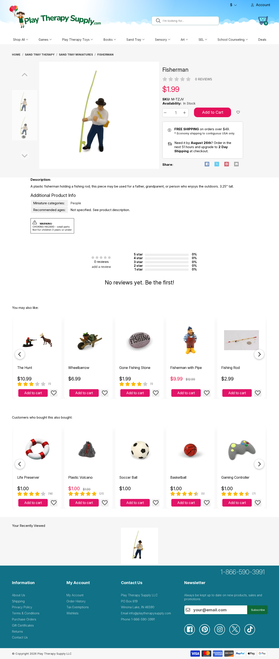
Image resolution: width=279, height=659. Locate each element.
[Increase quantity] (185, 112)
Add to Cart (212, 112)
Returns (17, 631)
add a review (101, 267)
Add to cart (33, 393)
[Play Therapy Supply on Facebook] (191, 633)
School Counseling (231, 39)
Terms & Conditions (25, 613)
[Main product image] (99, 168)
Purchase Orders (24, 619)
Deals (262, 39)
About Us (18, 595)
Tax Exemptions (77, 607)
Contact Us (20, 637)
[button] (166, 112)
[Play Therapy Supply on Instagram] (221, 633)
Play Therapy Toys (76, 39)
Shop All (19, 39)
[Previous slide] (20, 354)
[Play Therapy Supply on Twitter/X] (236, 633)
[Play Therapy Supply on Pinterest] (206, 633)
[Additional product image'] (14, 127)
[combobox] (190, 21)
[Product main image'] (14, 102)
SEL (201, 39)
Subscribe (258, 610)
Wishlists (72, 613)
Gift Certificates (23, 625)
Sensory (161, 39)
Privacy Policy (22, 607)
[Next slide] (259, 354)
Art (183, 39)
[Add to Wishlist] (54, 393)
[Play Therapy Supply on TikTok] (251, 633)
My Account (74, 595)
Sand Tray (133, 39)
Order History (76, 601)
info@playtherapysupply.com (150, 613)
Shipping (18, 601)
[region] (99, 115)
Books (108, 39)
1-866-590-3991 (243, 572)
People (75, 203)
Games (43, 39)
